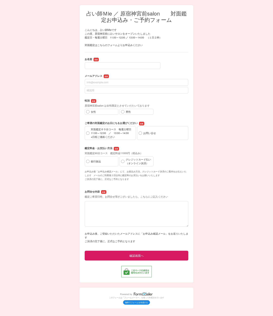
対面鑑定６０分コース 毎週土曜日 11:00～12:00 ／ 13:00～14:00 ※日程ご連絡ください (112, 133)
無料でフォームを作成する (136, 302)
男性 (128, 112)
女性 (93, 112)
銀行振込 (96, 161)
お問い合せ (149, 133)
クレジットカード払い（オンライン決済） (138, 161)
